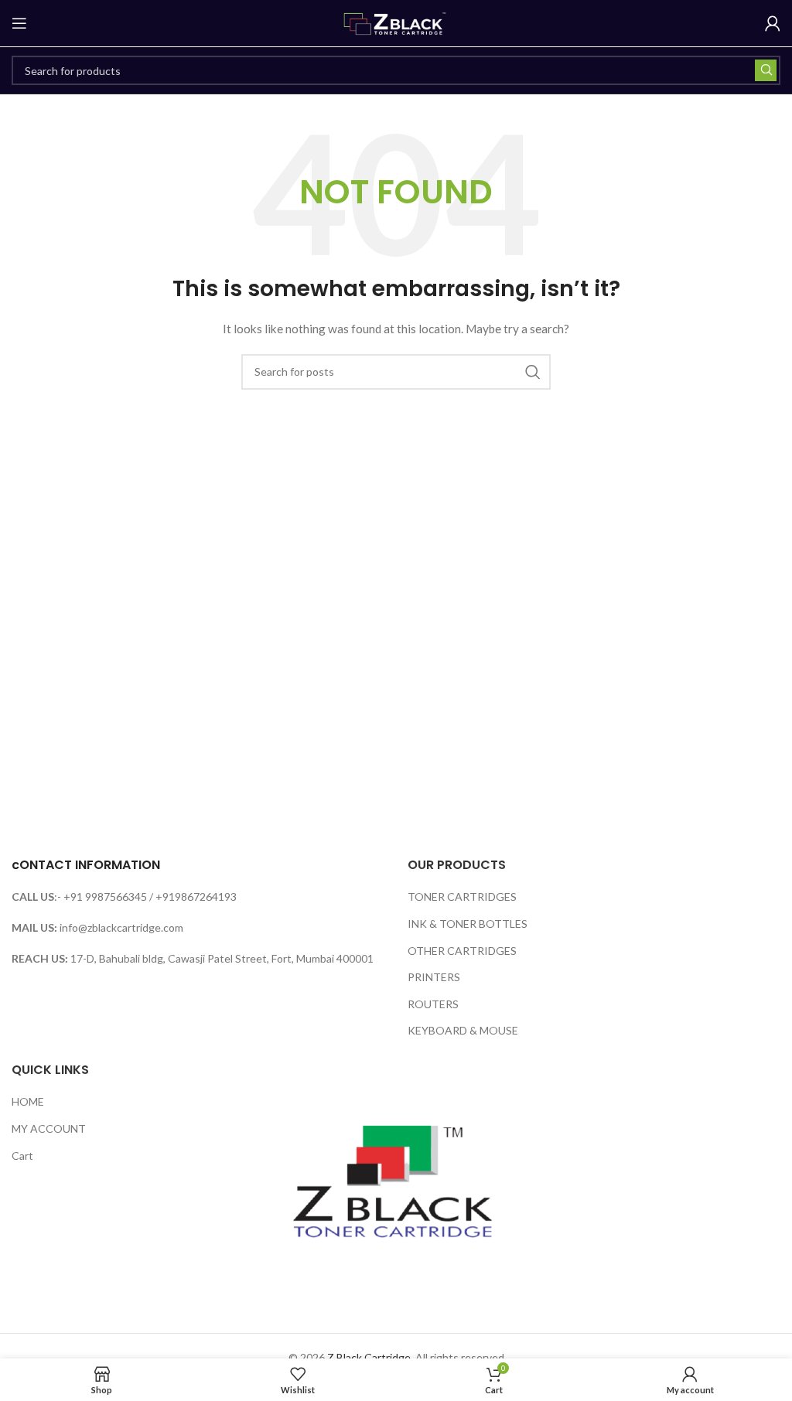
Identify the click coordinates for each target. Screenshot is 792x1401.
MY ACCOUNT (49, 1128)
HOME (28, 1101)
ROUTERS (433, 1004)
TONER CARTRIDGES (462, 896)
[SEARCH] (766, 70)
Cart (22, 1155)
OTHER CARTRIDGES (462, 950)
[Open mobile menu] (19, 23)
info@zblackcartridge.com (121, 927)
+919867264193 (196, 896)
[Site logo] (396, 22)
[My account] (772, 23)
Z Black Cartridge (369, 1357)
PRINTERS (434, 976)
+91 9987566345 (105, 896)
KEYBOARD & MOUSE (463, 1030)
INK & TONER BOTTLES (467, 923)
